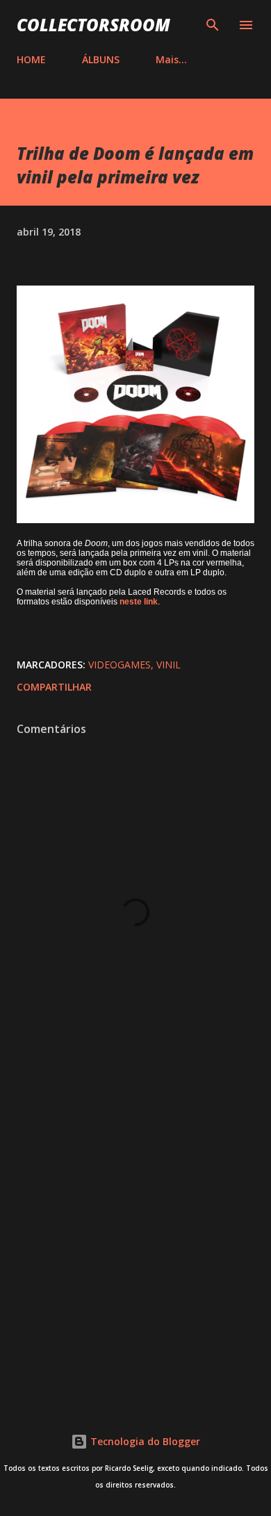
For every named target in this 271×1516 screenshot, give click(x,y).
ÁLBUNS (101, 59)
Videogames (119, 664)
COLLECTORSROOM (93, 24)
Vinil (168, 664)
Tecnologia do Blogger (144, 1441)
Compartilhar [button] (54, 686)
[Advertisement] (135, 1238)
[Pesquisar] (212, 25)
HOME (31, 59)
